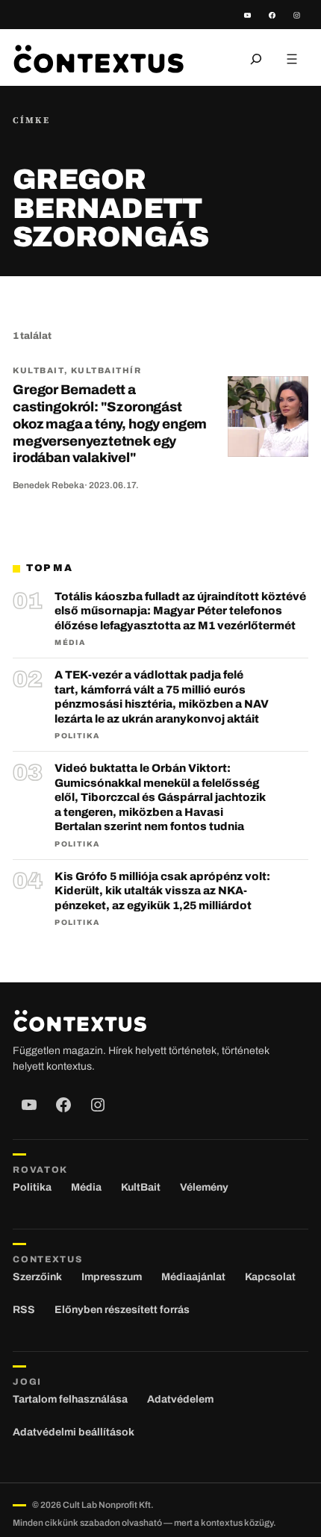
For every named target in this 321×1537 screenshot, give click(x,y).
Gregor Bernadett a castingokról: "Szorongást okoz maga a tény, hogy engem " (110, 423)
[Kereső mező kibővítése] (256, 59)
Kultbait (38, 370)
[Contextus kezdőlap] (98, 58)
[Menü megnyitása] (291, 59)
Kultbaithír (106, 370)
